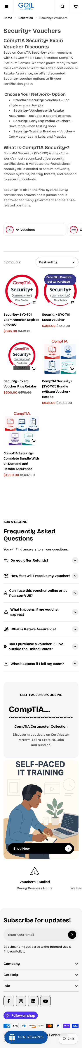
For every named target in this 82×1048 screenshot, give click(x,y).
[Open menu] (6, 6)
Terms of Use (59, 947)
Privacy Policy (13, 951)
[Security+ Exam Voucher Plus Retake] (21, 357)
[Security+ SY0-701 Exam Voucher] (60, 290)
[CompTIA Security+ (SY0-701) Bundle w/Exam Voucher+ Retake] (60, 357)
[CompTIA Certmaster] (41, 709)
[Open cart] (75, 6)
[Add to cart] (34, 302)
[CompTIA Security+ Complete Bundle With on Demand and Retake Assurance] (21, 429)
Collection (25, 18)
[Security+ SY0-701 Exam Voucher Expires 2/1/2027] (21, 290)
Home (7, 18)
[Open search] (62, 6)
